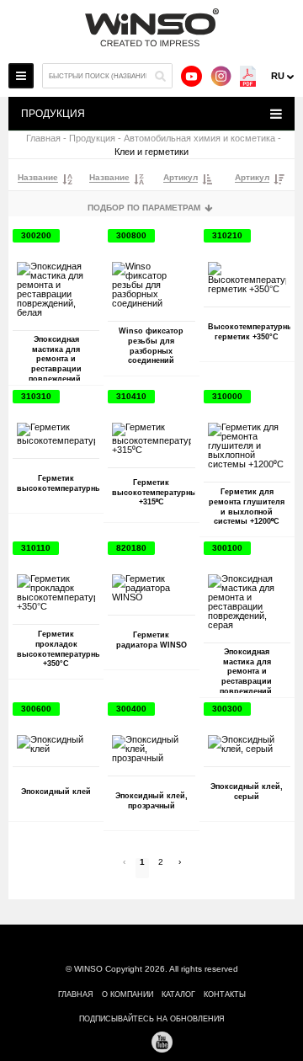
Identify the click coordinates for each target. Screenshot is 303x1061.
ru (277, 76)
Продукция (92, 138)
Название (38, 177)
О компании (127, 994)
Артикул (180, 177)
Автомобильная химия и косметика (199, 138)
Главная (43, 138)
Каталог (178, 994)
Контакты (225, 994)
